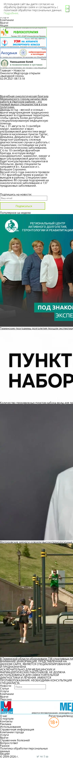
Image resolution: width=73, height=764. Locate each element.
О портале (7, 718)
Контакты (6, 721)
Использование (10, 727)
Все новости (11, 190)
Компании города (12, 732)
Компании (7, 20)
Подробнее (11, 13)
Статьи (4, 688)
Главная (5, 70)
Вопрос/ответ (9, 743)
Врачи (4, 23)
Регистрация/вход (61, 716)
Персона (6, 699)
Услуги (4, 691)
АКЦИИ (5, 754)
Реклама (5, 724)
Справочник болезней (15, 740)
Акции (4, 25)
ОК (67, 8)
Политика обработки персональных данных (24, 750)
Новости (19, 70)
